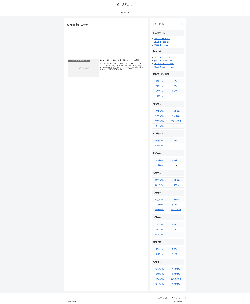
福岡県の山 (159, 269)
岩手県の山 (159, 91)
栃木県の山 (159, 116)
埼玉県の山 (159, 126)
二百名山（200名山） (162, 42)
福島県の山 (176, 91)
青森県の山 (159, 86)
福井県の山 (176, 160)
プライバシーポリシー (177, 298)
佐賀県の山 (159, 274)
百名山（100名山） (162, 39)
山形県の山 (176, 86)
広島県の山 (176, 224)
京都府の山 (159, 205)
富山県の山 (159, 160)
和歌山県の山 (176, 210)
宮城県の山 (159, 96)
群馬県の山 (159, 121)
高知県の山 (176, 254)
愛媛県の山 (176, 249)
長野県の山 (176, 141)
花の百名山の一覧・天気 (164, 67)
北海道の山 (159, 81)
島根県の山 (159, 229)
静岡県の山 (159, 185)
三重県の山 (176, 185)
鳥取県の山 (159, 224)
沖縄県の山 (176, 284)
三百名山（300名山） (162, 45)
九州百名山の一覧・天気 (164, 64)
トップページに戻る (162, 298)
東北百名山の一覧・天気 (164, 57)
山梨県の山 (159, 146)
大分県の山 (176, 269)
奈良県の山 (176, 205)
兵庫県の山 (176, 200)
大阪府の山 (159, 210)
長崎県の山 (159, 279)
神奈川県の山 (176, 121)
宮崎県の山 (176, 274)
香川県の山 (159, 254)
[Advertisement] (106, 41)
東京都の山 (176, 116)
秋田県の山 (176, 81)
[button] (182, 24)
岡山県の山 (159, 234)
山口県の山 (176, 229)
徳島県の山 (159, 249)
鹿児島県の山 (176, 279)
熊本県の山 (159, 284)
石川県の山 (159, 165)
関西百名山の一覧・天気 (164, 61)
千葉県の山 (176, 111)
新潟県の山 (159, 141)
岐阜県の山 (159, 180)
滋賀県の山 (159, 200)
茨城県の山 (159, 111)
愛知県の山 (176, 180)
